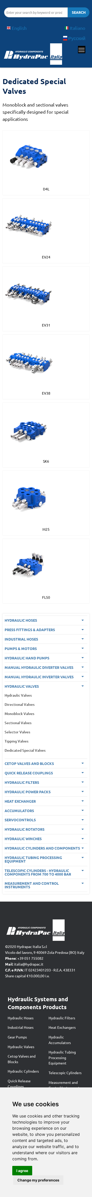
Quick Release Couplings (19, 1083)
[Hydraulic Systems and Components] (33, 55)
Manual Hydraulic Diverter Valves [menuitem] (39, 667)
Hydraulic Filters (62, 1018)
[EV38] (29, 360)
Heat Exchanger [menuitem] (20, 801)
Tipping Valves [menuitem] (16, 741)
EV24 (46, 257)
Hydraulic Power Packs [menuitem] (28, 791)
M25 (46, 529)
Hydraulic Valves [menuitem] (22, 686)
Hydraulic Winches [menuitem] (23, 838)
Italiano (77, 28)
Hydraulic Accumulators (60, 1040)
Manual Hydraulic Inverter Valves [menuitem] (39, 676)
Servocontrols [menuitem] (20, 819)
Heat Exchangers (62, 1027)
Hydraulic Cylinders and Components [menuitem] (42, 848)
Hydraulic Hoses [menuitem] (21, 620)
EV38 (46, 393)
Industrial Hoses (20, 1027)
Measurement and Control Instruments (65, 1085)
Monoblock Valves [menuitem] (19, 713)
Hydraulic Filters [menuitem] (22, 782)
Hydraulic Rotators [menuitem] (24, 829)
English (19, 28)
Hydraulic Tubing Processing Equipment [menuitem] (33, 859)
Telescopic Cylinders (65, 1072)
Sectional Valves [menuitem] (18, 722)
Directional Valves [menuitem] (19, 704)
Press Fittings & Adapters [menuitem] (30, 629)
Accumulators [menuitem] (19, 810)
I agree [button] (22, 1170)
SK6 (46, 461)
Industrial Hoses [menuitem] (21, 639)
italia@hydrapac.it (28, 964)
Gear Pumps (17, 1037)
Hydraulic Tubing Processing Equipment (62, 1057)
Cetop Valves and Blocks (22, 1059)
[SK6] (29, 428)
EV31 (46, 325)
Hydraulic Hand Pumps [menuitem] (27, 658)
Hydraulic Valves (21, 1046)
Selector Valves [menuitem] (17, 732)
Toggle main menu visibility (81, 49)
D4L (46, 189)
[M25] (29, 497)
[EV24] (29, 224)
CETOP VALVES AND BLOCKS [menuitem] (29, 763)
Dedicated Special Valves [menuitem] (25, 750)
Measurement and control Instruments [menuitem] (32, 885)
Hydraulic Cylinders (23, 1071)
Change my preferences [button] (38, 1180)
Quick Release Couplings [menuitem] (29, 773)
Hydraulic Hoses (20, 1018)
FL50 (46, 597)
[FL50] (29, 565)
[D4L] (29, 156)
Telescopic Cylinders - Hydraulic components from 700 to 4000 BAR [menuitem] (38, 872)
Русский (76, 38)
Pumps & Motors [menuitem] (21, 648)
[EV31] (29, 292)
